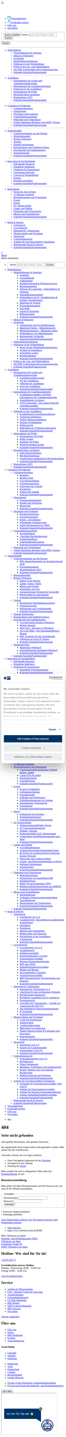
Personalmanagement (30, 305)
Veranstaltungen (18, 18)
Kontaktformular (9, 1174)
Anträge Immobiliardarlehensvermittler (38, 1095)
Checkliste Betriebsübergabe (33, 536)
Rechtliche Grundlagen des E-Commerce (39, 997)
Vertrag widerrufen (10, 1316)
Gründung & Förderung (19, 469)
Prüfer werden (26, 439)
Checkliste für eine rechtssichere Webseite (40, 992)
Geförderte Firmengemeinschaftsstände (38, 897)
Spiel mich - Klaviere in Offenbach (37, 628)
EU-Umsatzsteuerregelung (32, 828)
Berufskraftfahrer (28, 355)
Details (52, 729)
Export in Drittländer (30, 789)
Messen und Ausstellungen (26, 214)
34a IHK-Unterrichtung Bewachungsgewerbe (36, 69)
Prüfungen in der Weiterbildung (29, 64)
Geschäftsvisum (27, 781)
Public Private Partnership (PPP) (35, 883)
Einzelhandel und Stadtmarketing (30, 150)
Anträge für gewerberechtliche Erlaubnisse (34, 242)
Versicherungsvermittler (31, 975)
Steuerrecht (19, 236)
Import (17, 203)
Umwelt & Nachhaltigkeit (26, 175)
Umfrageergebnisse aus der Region (30, 133)
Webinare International (31, 864)
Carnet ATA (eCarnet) (30, 775)
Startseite (46, 1160)
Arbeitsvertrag (26, 1022)
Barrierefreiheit (14, 1375)
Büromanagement (28, 286)
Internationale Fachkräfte (32, 336)
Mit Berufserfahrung (29, 455)
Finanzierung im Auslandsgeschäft (36, 878)
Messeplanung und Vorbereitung (35, 903)
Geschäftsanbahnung (30, 847)
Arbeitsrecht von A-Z (30, 917)
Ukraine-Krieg (27, 867)
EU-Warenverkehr (22, 205)
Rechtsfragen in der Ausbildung (35, 936)
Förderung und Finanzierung (27, 211)
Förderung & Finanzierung (26, 169)
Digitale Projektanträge (31, 422)
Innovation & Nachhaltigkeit (21, 658)
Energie (17, 178)
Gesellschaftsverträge (30, 1025)
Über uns (11, 25)
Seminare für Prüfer (29, 442)
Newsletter (12, 28)
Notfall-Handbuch (28, 539)
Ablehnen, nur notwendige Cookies (33, 756)
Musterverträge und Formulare (28, 233)
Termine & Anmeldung (31, 350)
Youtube (11, 1355)
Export (17, 200)
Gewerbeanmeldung (29, 480)
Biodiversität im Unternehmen (34, 594)
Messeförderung (27, 894)
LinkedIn (11, 1353)
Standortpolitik (14, 555)
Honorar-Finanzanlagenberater (34, 961)
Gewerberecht (20, 228)
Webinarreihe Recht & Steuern (28, 244)
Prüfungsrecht (26, 425)
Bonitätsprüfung (27, 881)
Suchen (8, 38)
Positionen (37, 72)
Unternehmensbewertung (32, 542)
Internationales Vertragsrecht (33, 803)
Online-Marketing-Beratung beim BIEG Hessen (37, 122)
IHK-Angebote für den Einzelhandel (37, 636)
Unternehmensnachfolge (25, 116)
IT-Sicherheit (26, 1011)
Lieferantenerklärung (30, 792)
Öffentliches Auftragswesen (33, 522)
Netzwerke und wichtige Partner (35, 858)
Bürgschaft (25, 505)
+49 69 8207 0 (8, 1260)
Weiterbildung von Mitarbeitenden (36, 333)
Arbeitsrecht (19, 225)
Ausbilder (24, 275)
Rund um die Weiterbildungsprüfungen (38, 347)
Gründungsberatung (23, 108)
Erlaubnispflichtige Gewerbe (33, 956)
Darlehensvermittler (29, 953)
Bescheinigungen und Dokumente (30, 197)
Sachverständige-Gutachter (33, 972)
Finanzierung (20, 111)
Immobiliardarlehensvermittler (34, 967)
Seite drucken (14, 1227)
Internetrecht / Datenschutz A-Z (35, 989)
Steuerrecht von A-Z (29, 1045)
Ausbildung (13, 369)
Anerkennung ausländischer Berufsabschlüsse (42, 458)
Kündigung (25, 928)
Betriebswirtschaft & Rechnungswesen (38, 283)
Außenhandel (26, 280)
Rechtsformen (26, 1061)
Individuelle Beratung (24, 164)
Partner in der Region (30, 580)
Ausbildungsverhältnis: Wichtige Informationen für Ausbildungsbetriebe (38, 396)
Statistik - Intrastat (28, 831)
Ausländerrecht (27, 950)
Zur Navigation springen (40, 1219)
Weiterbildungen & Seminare (28, 53)
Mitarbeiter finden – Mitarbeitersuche (38, 328)
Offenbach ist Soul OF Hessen (34, 639)
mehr (44, 72)
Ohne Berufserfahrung (30, 453)
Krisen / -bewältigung (30, 519)
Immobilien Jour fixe (30, 589)
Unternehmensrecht (23, 239)
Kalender (18, 72)
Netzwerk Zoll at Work (25, 191)
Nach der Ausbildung (30, 386)
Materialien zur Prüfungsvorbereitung (38, 428)
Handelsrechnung (28, 778)
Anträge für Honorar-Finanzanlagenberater (40, 1092)
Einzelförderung (27, 900)
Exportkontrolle (27, 794)
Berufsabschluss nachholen (27, 94)
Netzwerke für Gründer (31, 486)
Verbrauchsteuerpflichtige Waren (35, 825)
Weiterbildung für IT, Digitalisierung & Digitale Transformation (38, 298)
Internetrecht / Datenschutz (26, 230)
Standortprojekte (21, 153)
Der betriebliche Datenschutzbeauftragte (39, 1008)
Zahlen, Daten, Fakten (30, 583)
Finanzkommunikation (30, 500)
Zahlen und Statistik (29, 492)
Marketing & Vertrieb (30, 303)
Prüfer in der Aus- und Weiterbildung (31, 66)
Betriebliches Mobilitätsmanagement (37, 603)
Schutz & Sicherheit (29, 311)
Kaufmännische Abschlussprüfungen (37, 414)
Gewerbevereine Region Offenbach (37, 622)
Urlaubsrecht (26, 939)
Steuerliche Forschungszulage (34, 669)
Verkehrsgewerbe (28, 606)
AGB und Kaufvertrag (31, 1020)
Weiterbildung (14, 269)
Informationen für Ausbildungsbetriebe (32, 86)
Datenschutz (13, 1369)
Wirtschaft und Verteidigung (27, 119)
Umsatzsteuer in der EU (31, 1050)
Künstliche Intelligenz (24, 166)
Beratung (24, 475)
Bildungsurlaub (27, 314)
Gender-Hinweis (15, 1377)
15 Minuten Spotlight (24, 194)
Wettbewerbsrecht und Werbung (35, 1075)
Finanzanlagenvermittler (31, 958)
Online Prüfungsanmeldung (33, 419)
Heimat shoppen (27, 625)
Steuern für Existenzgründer (33, 1047)
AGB (10, 1366)
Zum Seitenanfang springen (14, 1219)
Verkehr (17, 141)
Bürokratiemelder (22, 136)
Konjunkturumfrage (29, 567)
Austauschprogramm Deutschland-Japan (39, 850)
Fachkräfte (19, 58)
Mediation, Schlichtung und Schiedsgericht (40, 1067)
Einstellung (25, 925)
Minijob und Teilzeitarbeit (32, 931)
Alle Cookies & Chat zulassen (33, 738)
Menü (4, 254)
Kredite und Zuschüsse (31, 503)
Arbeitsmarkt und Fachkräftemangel (37, 325)
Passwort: (9, 1201)
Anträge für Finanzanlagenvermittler (37, 1089)
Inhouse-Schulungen (23, 55)
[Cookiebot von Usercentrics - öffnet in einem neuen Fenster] (49, 678)
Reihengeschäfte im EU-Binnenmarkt (38, 833)
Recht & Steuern (15, 911)
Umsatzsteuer (26, 806)
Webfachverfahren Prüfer (32, 444)
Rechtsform (25, 489)
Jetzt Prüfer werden (29, 353)
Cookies (11, 1372)
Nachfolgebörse (27, 533)
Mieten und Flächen (29, 586)
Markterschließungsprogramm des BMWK (40, 886)
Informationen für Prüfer (25, 91)
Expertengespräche (29, 517)
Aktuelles (27, 72)
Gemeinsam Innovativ (24, 172)
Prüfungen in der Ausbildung (28, 89)
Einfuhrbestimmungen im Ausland (36, 800)
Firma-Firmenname (29, 1064)
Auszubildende (27, 278)
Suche (25, 34)
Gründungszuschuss (29, 483)
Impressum (12, 1363)
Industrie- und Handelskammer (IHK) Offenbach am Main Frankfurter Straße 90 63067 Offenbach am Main (19, 1242)
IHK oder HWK (28, 964)
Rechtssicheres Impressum (32, 995)
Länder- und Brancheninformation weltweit (41, 861)
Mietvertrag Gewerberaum (32, 1028)
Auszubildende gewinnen (32, 400)
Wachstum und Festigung (26, 114)
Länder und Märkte (23, 208)
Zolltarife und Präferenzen (32, 797)
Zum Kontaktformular (12, 1276)
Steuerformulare (27, 1036)
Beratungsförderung (29, 514)
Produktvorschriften (23, 180)
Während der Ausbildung (32, 383)
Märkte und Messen (29, 969)
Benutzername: (11, 1197)
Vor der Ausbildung (29, 380)
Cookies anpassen (31, 748)
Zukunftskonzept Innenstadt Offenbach (39, 650)
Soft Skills (25, 308)
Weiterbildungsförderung (26, 61)
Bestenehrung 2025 (23, 97)
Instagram (12, 1358)
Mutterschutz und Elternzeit (33, 933)
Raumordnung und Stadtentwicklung (31, 147)
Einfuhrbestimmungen (30, 817)
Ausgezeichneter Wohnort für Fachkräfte (39, 592)
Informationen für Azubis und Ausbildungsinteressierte (28, 82)
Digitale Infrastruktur (24, 144)
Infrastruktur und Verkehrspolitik (35, 608)
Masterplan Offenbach (30, 647)
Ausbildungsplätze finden (32, 378)
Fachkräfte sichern (20, 22)
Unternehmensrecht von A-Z (33, 1058)
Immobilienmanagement (31, 294)
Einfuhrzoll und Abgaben (32, 814)
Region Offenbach (22, 139)
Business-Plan (26, 478)
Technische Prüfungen (30, 417)
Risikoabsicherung (29, 875)
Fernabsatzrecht (27, 1000)
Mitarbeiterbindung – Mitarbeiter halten (39, 330)
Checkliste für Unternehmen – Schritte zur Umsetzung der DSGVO (40, 1004)
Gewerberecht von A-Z (31, 947)
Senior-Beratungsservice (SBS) (35, 525)
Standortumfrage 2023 (30, 569)
